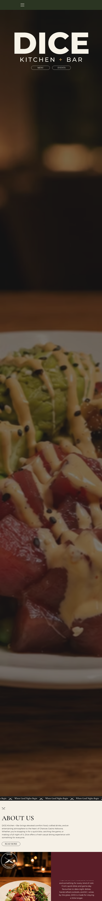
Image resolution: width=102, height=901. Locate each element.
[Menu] (22, 5)
